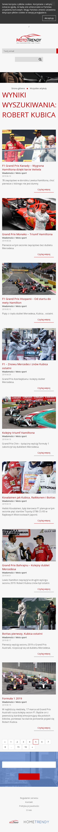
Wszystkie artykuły (38, 88)
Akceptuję (49, 18)
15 (18, 747)
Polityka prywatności (29, 806)
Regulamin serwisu (29, 798)
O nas (29, 810)
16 (25, 747)
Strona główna (18, 88)
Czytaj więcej (44, 189)
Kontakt (29, 802)
